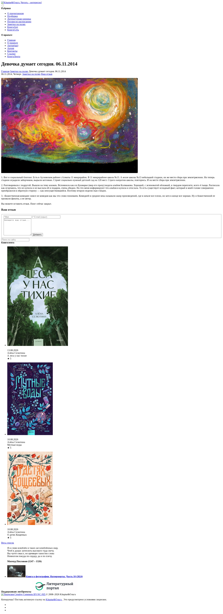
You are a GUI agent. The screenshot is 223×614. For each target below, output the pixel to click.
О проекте (12, 43)
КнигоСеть (13, 30)
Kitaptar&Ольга (54, 599)
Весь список (7, 543)
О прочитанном (15, 13)
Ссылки (11, 53)
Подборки (12, 16)
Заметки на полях (16, 24)
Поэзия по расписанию (19, 21)
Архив (10, 48)
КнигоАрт (12, 27)
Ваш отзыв (46, 74)
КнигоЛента (13, 56)
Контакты (12, 51)
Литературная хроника (19, 19)
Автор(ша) (12, 45)
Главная (11, 40)
